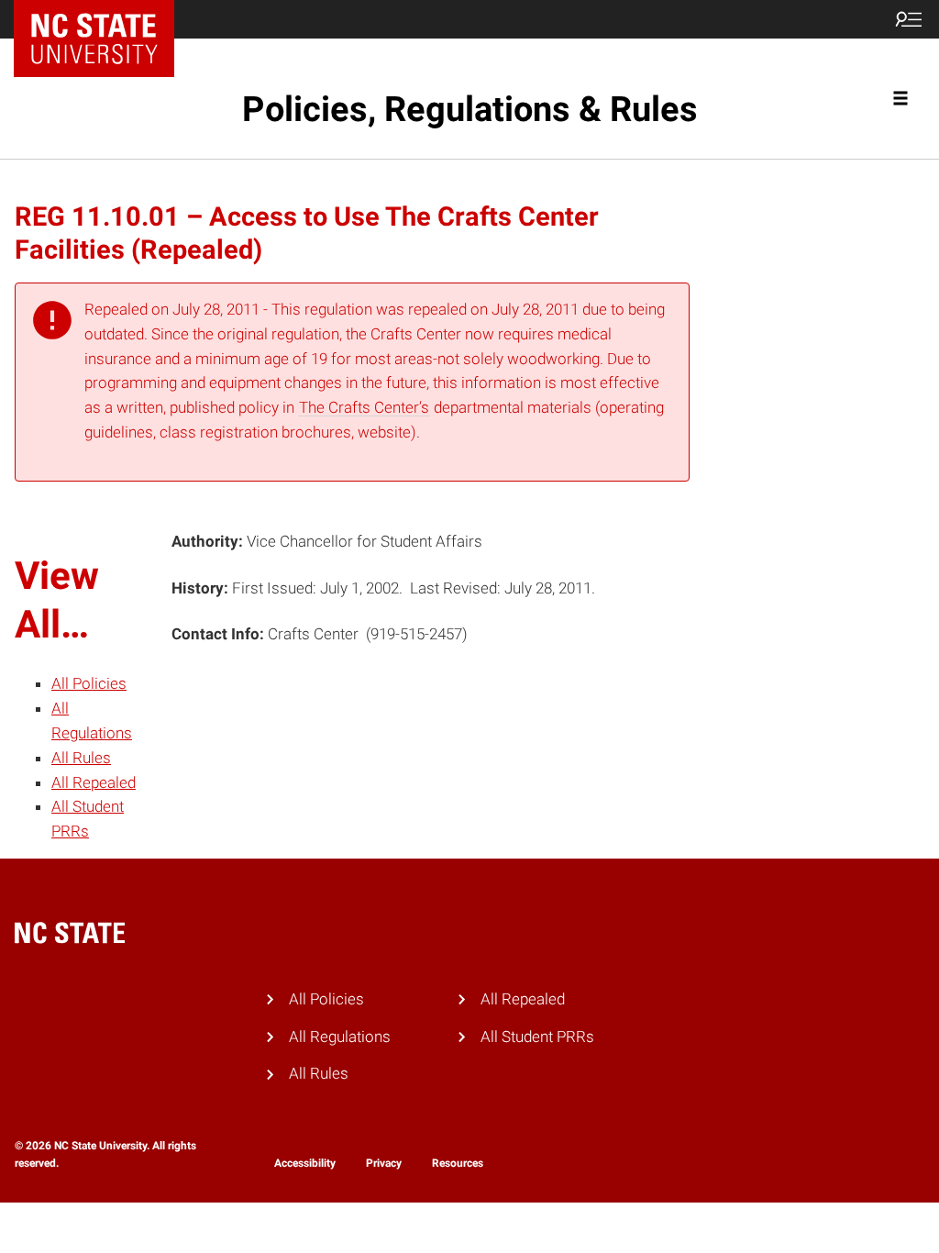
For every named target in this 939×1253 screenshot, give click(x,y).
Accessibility (305, 1163)
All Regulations (340, 1036)
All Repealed (93, 782)
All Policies (89, 683)
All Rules (81, 757)
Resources (457, 1163)
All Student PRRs (537, 1036)
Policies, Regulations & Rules (470, 109)
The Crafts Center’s (364, 407)
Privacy (384, 1163)
